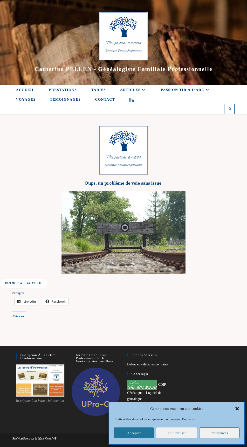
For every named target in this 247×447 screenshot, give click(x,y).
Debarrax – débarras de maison (148, 364)
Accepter (134, 433)
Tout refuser (177, 433)
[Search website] (229, 109)
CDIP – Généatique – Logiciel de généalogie (147, 392)
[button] (237, 408)
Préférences (219, 433)
